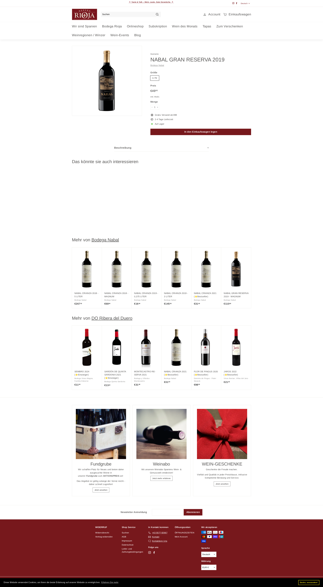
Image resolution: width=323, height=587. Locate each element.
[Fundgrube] (101, 434)
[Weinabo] (161, 434)
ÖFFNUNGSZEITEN (184, 533)
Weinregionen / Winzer (88, 35)
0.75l (154, 78)
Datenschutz (128, 545)
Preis (153, 85)
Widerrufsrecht (102, 533)
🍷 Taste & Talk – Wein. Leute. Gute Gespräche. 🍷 (151, 2)
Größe (153, 72)
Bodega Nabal (157, 65)
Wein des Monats (184, 26)
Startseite (154, 54)
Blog (137, 35)
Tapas (207, 26)
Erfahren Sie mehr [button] (109, 582)
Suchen (125, 533)
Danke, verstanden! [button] (309, 582)
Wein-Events (119, 35)
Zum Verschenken (229, 26)
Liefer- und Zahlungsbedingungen (132, 550)
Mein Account (181, 537)
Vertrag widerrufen (104, 537)
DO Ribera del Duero (111, 318)
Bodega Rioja (112, 26)
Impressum (127, 541)
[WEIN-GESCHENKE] (222, 434)
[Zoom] (107, 81)
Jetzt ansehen (101, 490)
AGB (124, 537)
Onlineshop (135, 26)
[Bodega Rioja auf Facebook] (154, 552)
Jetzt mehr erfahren (161, 478)
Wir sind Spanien (84, 26)
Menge (154, 102)
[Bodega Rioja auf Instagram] (149, 552)
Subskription (158, 26)
